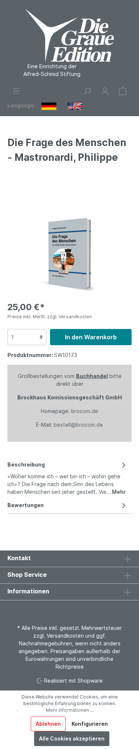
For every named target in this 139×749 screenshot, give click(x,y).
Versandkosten (65, 635)
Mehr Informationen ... (69, 710)
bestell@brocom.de (78, 425)
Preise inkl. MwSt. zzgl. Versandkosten (49, 316)
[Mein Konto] (105, 91)
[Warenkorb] (123, 91)
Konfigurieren (90, 724)
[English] (75, 105)
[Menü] (16, 91)
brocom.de (84, 411)
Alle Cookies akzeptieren (72, 738)
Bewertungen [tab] (25, 505)
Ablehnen (48, 724)
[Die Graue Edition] (28, 180)
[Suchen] (87, 91)
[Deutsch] (49, 105)
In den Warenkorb (91, 337)
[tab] (67, 477)
